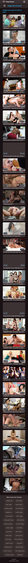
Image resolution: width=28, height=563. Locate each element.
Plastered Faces (8, 547)
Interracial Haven (8, 524)
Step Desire (10, 2)
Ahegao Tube (9, 500)
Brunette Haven (19, 508)
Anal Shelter (19, 500)
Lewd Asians (9, 531)
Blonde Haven (19, 504)
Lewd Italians (19, 531)
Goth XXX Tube (20, 520)
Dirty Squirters (9, 516)
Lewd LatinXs (9, 535)
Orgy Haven (19, 543)
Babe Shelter (9, 504)
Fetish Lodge (19, 516)
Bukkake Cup (9, 512)
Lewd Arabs (19, 527)
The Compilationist (19, 551)
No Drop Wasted (19, 539)
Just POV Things (20, 524)
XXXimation (20, 554)
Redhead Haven (19, 547)
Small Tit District (8, 551)
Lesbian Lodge (9, 527)
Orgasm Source (9, 543)
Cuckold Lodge (18, 512)
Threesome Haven (9, 554)
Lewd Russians (18, 535)
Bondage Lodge (8, 508)
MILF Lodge (8, 539)
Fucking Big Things (8, 520)
